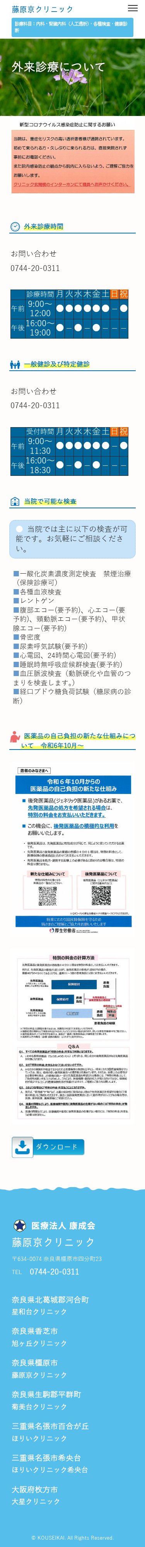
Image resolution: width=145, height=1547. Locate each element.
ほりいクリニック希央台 (50, 1470)
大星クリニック (36, 1502)
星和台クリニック (39, 1312)
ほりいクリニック (39, 1439)
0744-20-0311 (54, 1272)
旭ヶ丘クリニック (39, 1344)
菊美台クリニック (39, 1407)
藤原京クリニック (42, 9)
